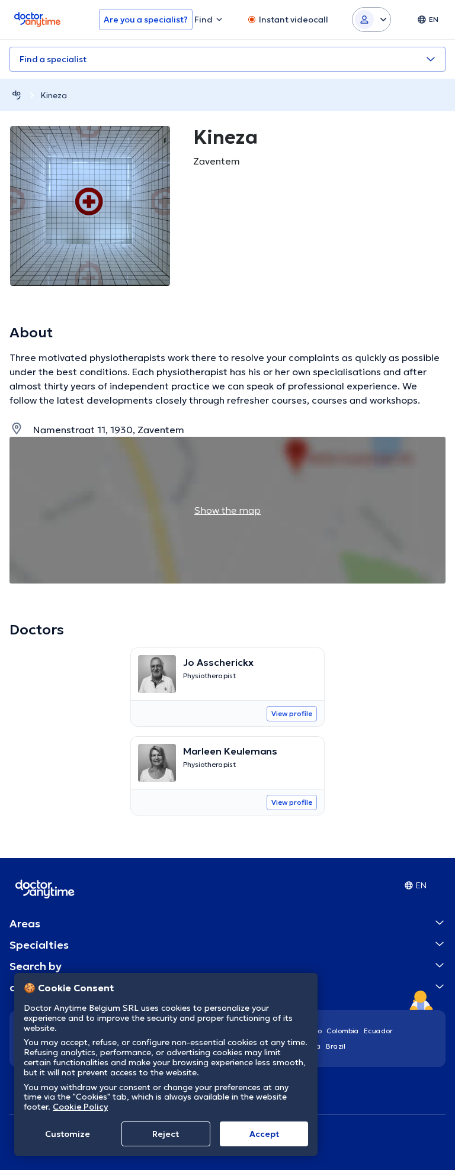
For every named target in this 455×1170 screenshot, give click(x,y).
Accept (264, 1134)
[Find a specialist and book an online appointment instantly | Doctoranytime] (16, 95)
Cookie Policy (80, 1106)
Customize (67, 1134)
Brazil (335, 1046)
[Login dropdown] (371, 19)
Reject (165, 1134)
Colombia (342, 1030)
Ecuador (378, 1030)
